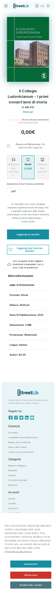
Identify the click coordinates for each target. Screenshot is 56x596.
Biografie (12, 470)
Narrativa (12, 485)
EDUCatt (24, 305)
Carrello (12, 503)
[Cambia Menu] (6, 6)
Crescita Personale (17, 480)
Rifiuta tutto (30, 575)
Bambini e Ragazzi (17, 465)
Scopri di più (28, 221)
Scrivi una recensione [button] (28, 122)
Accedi (37, 6)
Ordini (43, 6)
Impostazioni (31, 564)
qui (41, 147)
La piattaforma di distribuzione (23, 437)
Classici (12, 475)
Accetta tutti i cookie (31, 585)
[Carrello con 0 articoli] (50, 5)
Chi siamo (13, 432)
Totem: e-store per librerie (21, 452)
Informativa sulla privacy (18, 551)
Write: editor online (17, 447)
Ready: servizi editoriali (19, 442)
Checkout (13, 508)
